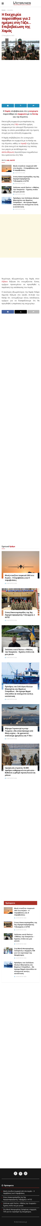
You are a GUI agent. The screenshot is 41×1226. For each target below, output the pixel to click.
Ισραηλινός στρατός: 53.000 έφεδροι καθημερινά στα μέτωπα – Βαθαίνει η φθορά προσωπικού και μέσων (20, 771)
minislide (10, 10)
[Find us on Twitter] (20, 1173)
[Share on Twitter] (21, 105)
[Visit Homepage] (22, 3)
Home (3, 10)
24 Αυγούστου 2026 (19, 173)
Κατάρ (35, 114)
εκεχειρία (33, 111)
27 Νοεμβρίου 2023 (8, 35)
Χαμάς (7, 111)
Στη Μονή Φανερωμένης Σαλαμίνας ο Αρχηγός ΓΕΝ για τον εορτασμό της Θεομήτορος (24, 951)
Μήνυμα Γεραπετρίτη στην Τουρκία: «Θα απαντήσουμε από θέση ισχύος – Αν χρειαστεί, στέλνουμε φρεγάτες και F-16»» (19, 732)
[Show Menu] (3, 3)
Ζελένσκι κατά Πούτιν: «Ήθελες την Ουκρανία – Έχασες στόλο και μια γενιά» (26, 189)
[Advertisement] (20, 82)
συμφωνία (22, 114)
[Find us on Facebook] (15, 1173)
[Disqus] (20, 813)
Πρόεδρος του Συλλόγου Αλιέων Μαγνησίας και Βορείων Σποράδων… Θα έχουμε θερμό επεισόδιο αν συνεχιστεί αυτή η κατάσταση (26, 202)
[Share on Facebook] (8, 105)
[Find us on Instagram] (25, 1173)
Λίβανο (5, 281)
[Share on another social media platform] (33, 105)
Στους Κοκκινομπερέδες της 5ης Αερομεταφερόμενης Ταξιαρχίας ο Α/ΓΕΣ (26, 179)
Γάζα (16, 124)
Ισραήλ (24, 143)
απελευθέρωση (8, 152)
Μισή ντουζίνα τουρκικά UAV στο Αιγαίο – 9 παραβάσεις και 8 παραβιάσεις (25, 168)
